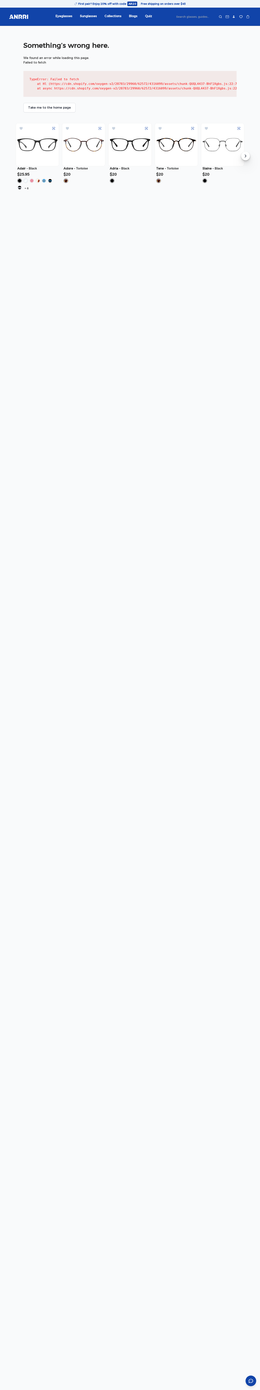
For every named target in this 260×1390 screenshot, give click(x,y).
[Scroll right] (245, 156)
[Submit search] (220, 17)
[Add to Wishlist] (21, 128)
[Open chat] (251, 1381)
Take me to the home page (49, 107)
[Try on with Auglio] (53, 128)
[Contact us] (227, 17)
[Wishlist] (241, 17)
